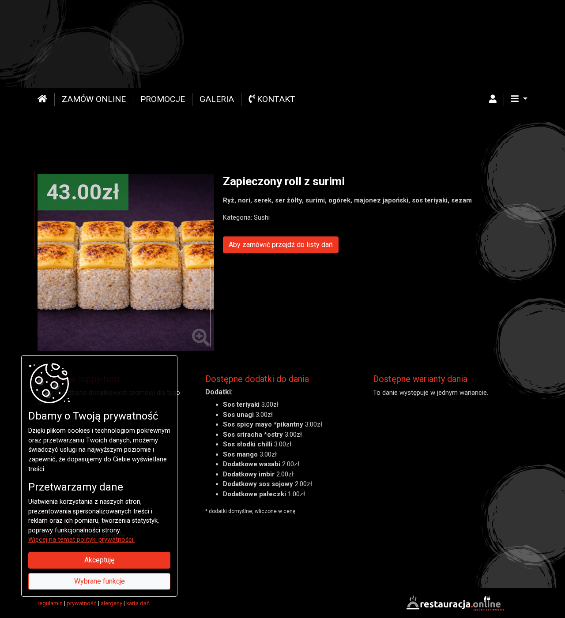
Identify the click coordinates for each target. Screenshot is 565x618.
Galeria (217, 99)
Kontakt (275, 99)
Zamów (94, 99)
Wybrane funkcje (99, 581)
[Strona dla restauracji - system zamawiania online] (454, 603)
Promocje (162, 99)
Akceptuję (99, 560)
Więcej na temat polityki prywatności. (81, 539)
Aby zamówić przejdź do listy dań (281, 244)
